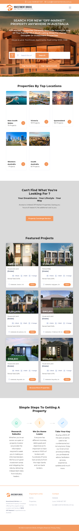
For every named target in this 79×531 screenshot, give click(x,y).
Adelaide (55, 498)
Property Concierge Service (39, 218)
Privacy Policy (55, 528)
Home (31, 498)
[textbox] (26, 55)
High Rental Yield (28, 66)
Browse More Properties (39, 388)
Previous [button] (7, 254)
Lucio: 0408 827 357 (35, 2)
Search (42, 55)
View (32, 284)
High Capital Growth (49, 66)
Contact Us (33, 505)
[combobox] (26, 55)
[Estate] (11, 271)
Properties (32, 501)
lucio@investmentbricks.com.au (59, 2)
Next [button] (36, 254)
